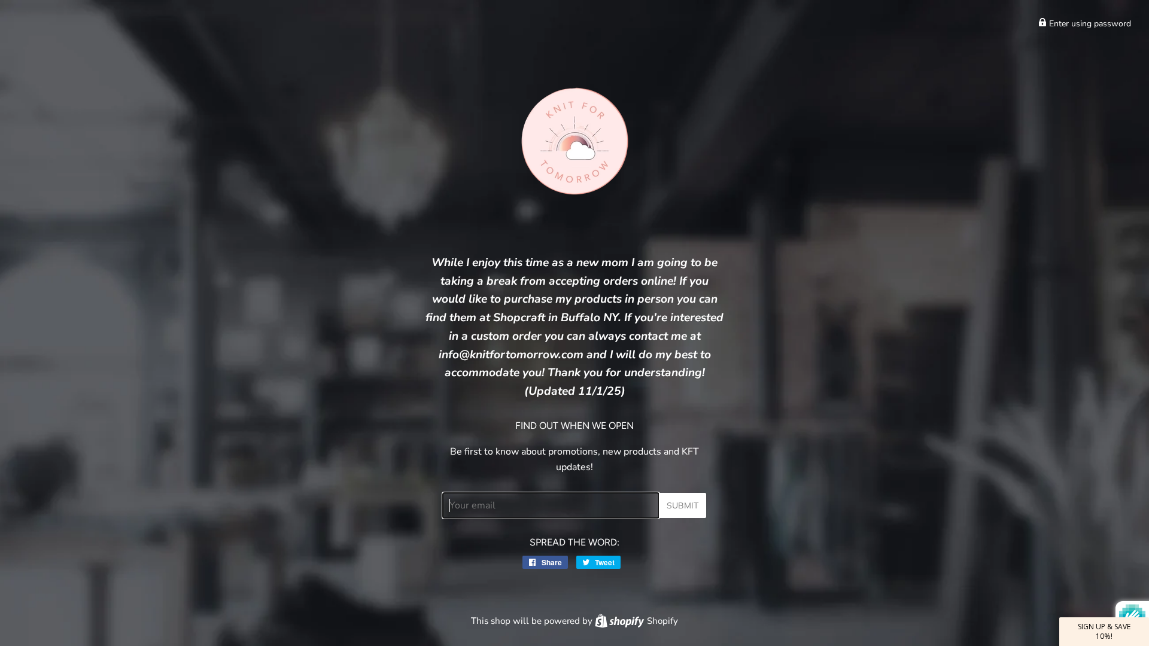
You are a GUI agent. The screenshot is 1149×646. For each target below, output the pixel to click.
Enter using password (1089, 23)
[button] (1104, 631)
